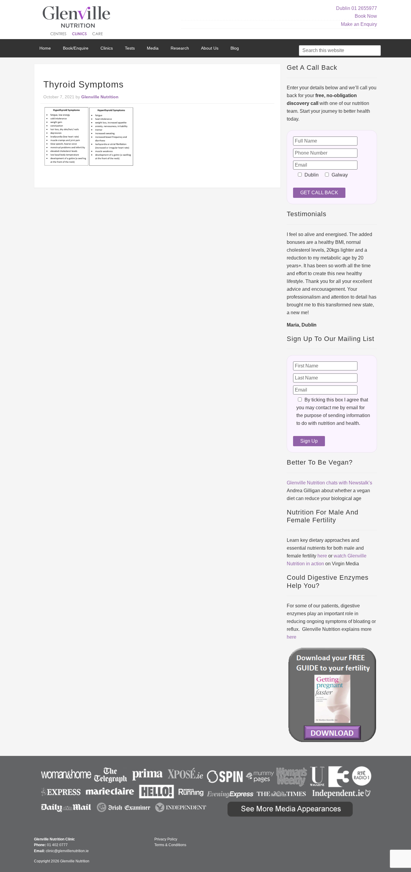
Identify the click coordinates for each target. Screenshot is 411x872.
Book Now (366, 16)
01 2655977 (364, 8)
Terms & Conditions (170, 845)
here (322, 555)
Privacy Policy (165, 839)
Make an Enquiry (359, 24)
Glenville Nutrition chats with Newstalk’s (329, 482)
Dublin (343, 8)
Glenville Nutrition (77, 22)
